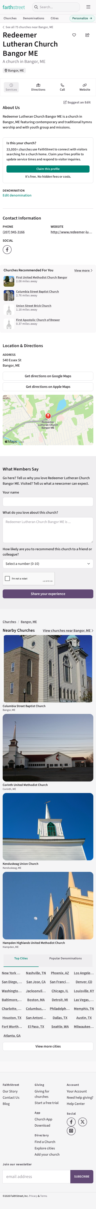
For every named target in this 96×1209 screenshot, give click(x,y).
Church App (43, 1119)
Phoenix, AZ (60, 973)
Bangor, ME (16, 70)
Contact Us (11, 1097)
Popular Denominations (65, 958)
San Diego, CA (12, 981)
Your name (11, 492)
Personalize (82, 18)
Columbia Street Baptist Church (37, 292)
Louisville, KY (84, 990)
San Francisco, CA (63, 981)
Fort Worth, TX (13, 1026)
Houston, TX (11, 1017)
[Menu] (88, 7)
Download (42, 1125)
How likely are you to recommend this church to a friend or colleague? (47, 551)
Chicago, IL (60, 990)
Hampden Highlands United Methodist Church (34, 943)
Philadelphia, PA (62, 1008)
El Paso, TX (36, 1026)
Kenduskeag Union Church (20, 864)
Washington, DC (14, 990)
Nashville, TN (36, 973)
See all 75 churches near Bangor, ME (29, 27)
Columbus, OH (37, 1008)
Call (62, 89)
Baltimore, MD (13, 999)
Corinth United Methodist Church (25, 785)
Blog (6, 1103)
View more (82, 270)
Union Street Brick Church (33, 306)
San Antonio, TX (38, 1017)
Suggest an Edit (79, 102)
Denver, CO (84, 981)
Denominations (33, 18)
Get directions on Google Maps (48, 376)
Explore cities (45, 1148)
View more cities (48, 1046)
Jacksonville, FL (38, 990)
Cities (54, 18)
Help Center (76, 1103)
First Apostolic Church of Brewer (38, 320)
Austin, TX (84, 1017)
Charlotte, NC (12, 1008)
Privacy (33, 1196)
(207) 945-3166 (14, 232)
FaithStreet (14, 7)
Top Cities (21, 958)
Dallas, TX (60, 1017)
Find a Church (45, 1141)
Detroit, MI (60, 999)
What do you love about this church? (30, 512)
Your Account (77, 1091)
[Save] (74, 35)
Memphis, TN (84, 1008)
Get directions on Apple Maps (48, 386)
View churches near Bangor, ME (67, 630)
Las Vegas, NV (84, 999)
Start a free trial (46, 1102)
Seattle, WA (60, 1026)
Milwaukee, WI (85, 1026)
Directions (38, 89)
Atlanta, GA (12, 1035)
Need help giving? (80, 1097)
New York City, (12, 973)
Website (84, 89)
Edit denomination (17, 195)
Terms (43, 1196)
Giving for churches (42, 1094)
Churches (10, 18)
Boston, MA (36, 999)
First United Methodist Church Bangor (41, 277)
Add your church (47, 1154)
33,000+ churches (19, 149)
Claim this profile (48, 169)
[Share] (87, 35)
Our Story (10, 1091)
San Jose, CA (36, 981)
